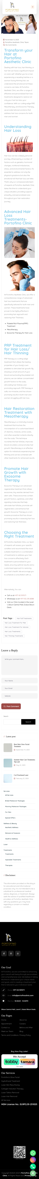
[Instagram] (33, 1160)
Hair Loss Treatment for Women (16, 627)
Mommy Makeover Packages (15, 806)
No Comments (10, 45)
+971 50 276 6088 (27, 599)
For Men (8, 812)
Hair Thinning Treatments (14, 636)
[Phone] (33, 1167)
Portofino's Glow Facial (10, 1077)
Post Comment (13, 706)
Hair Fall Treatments (24, 618)
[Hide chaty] (33, 1173)
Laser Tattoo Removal (10, 1092)
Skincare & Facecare (12, 833)
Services (7, 791)
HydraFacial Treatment (10, 1081)
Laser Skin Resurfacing (10, 1085)
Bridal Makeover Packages (15, 801)
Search (6, 716)
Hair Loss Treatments (12, 631)
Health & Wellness (11, 839)
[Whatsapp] (33, 1153)
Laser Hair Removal (9, 1096)
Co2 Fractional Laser (21, 775)
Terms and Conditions (10, 1035)
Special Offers (10, 818)
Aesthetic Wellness (11, 827)
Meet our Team (7, 1031)
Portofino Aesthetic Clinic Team (17, 42)
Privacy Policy (25, 1035)
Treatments (8, 850)
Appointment (6, 1024)
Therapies (8, 865)
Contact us (5, 1027)
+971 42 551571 (20, 595)
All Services (9, 795)
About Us (23, 1020)
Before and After (26, 1027)
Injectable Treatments (13, 860)
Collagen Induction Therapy (12, 1089)
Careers (23, 1024)
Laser (6, 844)
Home (3, 1020)
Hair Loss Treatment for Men (15, 623)
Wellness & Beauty (10, 823)
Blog (21, 1031)
